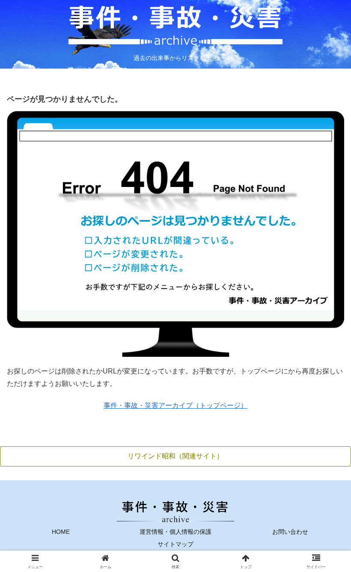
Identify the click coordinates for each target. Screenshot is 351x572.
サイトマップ (175, 544)
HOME (61, 531)
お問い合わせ (290, 531)
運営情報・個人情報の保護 (175, 531)
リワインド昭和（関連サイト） (175, 456)
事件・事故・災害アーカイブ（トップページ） (175, 405)
